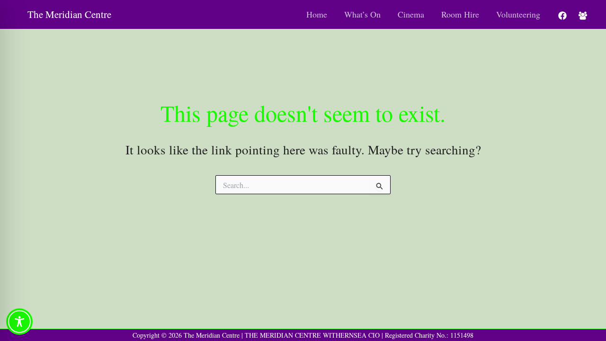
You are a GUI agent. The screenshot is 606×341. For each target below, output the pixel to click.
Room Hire (460, 14)
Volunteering (518, 14)
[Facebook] (562, 15)
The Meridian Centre (69, 14)
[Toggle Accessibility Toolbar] (19, 321)
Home (316, 14)
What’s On (362, 14)
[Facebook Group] (583, 15)
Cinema (411, 14)
